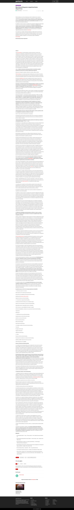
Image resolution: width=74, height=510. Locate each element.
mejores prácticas (25, 181)
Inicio (27, 1)
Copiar (17, 469)
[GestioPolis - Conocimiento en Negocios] (18, 498)
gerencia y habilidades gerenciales (32, 457)
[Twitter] (54, 1)
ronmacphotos (33, 479)
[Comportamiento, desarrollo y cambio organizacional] (20, 487)
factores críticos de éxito (24, 296)
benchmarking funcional (20, 236)
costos (32, 166)
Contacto (31, 1)
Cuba (25, 457)
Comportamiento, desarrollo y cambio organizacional (19, 492)
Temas (36, 1)
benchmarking (18, 36)
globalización (22, 78)
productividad (30, 158)
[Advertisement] (30, 14)
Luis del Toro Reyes (19, 10)
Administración (19, 5)
